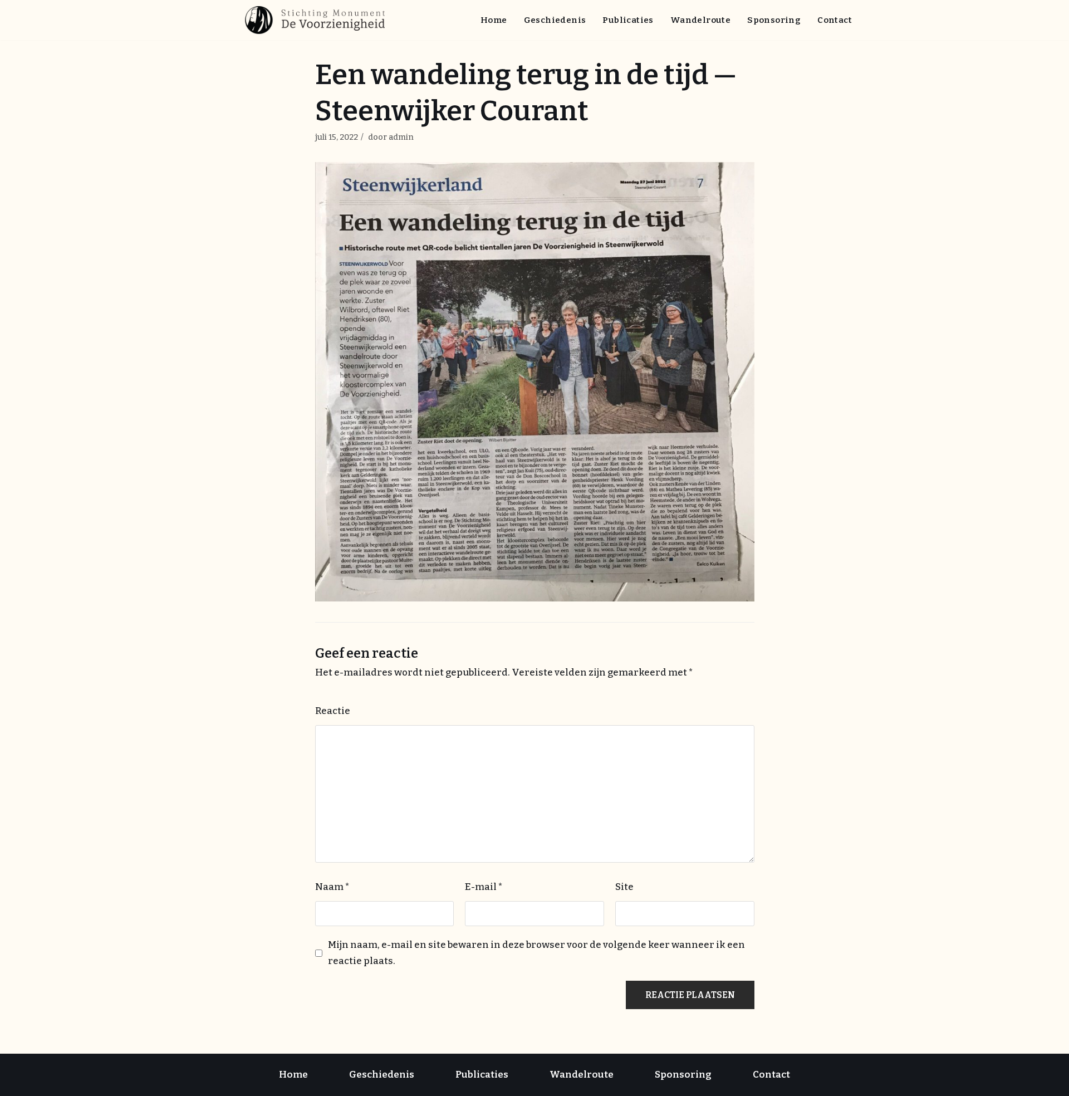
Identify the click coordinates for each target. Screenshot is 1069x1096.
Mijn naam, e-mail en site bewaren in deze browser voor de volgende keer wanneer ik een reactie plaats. (536, 953)
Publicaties (627, 20)
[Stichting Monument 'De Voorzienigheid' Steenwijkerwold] (317, 20)
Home (493, 20)
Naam (332, 887)
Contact (834, 20)
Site (624, 887)
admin (401, 137)
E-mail (484, 887)
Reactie (332, 711)
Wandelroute (700, 20)
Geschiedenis (555, 20)
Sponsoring (774, 20)
